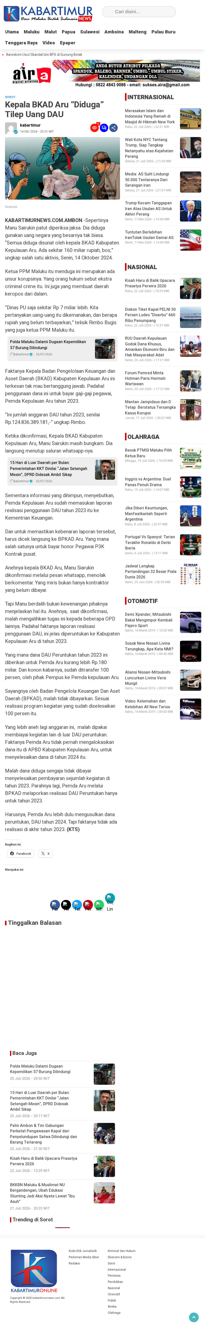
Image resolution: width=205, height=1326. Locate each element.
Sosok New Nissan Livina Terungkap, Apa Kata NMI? (149, 646)
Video (48, 43)
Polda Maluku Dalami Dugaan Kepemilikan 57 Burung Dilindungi (48, 345)
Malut (50, 32)
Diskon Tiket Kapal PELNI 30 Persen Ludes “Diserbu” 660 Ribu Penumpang (150, 315)
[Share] (113, 128)
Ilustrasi (11, 207)
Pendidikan (115, 1282)
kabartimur (30, 125)
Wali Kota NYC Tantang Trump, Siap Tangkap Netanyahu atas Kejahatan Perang (149, 148)
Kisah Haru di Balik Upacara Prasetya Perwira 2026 (150, 283)
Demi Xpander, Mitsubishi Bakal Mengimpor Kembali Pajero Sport (148, 620)
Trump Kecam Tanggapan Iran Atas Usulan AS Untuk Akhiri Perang (148, 208)
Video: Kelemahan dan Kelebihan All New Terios (147, 704)
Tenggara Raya (21, 43)
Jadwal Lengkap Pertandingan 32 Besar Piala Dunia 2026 (150, 571)
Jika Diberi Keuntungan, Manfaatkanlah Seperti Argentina (146, 513)
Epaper (68, 43)
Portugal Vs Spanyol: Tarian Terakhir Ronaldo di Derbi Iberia (150, 542)
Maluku (32, 32)
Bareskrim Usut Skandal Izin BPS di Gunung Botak (44, 54)
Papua (68, 32)
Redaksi (74, 1263)
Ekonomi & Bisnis (120, 1257)
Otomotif (114, 1294)
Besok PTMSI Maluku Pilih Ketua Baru (148, 453)
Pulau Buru (164, 32)
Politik (112, 1300)
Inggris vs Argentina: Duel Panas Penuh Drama (148, 482)
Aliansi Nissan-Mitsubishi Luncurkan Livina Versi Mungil (147, 678)
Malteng (137, 32)
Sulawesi (90, 32)
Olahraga (114, 1313)
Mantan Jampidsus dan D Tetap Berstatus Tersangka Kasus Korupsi (150, 407)
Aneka (112, 1306)
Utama (12, 32)
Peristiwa (114, 1275)
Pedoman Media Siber (84, 1257)
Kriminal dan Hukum (122, 1251)
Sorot (111, 1263)
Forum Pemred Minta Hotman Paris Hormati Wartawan (145, 378)
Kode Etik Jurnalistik (83, 1251)
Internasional (117, 1269)
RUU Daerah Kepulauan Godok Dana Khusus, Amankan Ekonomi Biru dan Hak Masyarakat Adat (149, 346)
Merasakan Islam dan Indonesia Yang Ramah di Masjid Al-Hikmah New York (150, 116)
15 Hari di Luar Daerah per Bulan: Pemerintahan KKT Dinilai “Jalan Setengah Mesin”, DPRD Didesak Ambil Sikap (48, 469)
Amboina (114, 32)
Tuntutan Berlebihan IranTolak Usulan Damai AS (149, 235)
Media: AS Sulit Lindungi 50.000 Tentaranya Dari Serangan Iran (147, 179)
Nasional (114, 1288)
